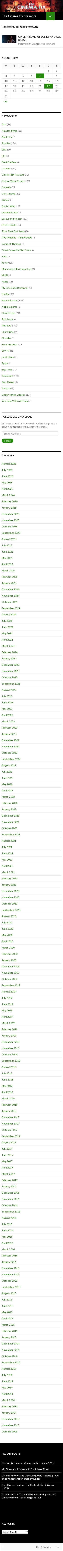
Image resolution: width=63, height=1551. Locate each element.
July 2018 (7, 1073)
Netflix (5, 294)
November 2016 (10, 1198)
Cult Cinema (8, 193)
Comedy (6, 187)
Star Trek (7, 369)
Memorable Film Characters (16, 268)
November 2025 (10, 520)
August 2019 (9, 991)
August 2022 (9, 765)
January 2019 (9, 1035)
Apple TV (7, 136)
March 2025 (8, 570)
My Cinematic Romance (14, 287)
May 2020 (7, 934)
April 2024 (7, 639)
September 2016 (11, 1211)
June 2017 (7, 1154)
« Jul (5, 101)
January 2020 (9, 960)
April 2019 (7, 1016)
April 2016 (7, 1242)
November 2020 (10, 897)
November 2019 (10, 972)
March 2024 (8, 645)
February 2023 (10, 727)
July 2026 (7, 469)
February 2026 (10, 501)
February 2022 (10, 803)
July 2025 (7, 545)
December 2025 (10, 513)
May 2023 (7, 708)
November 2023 (10, 671)
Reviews (6, 325)
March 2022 (8, 796)
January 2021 (9, 884)
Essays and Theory (12, 218)
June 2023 (7, 702)
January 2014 (9, 1412)
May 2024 (7, 633)
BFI (3, 155)
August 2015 (9, 1293)
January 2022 (9, 809)
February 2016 (10, 1255)
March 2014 (8, 1400)
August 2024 (9, 614)
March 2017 (8, 1173)
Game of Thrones (11, 243)
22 (48, 85)
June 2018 (7, 1079)
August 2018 (9, 1066)
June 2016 (7, 1230)
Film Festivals (9, 224)
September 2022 (11, 759)
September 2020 (11, 909)
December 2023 (10, 664)
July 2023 (7, 696)
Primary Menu (59, 16)
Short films (7, 331)
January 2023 (9, 733)
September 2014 (11, 1362)
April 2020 (7, 941)
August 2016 (9, 1217)
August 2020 (9, 916)
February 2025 (10, 576)
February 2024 (10, 652)
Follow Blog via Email (17, 416)
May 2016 (7, 1236)
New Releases (9, 300)
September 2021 (11, 834)
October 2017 (9, 1129)
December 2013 (10, 1418)
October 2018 (9, 1054)
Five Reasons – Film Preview (17, 237)
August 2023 (9, 689)
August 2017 (9, 1142)
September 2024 (11, 608)
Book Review (9, 162)
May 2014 (7, 1387)
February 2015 (10, 1330)
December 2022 (10, 740)
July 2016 (7, 1224)
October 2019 (9, 978)
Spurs (5, 363)
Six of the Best (10, 344)
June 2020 (7, 928)
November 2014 (10, 1349)
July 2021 (7, 847)
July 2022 (7, 771)
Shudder (6, 338)
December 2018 (10, 1041)
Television (7, 375)
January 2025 (9, 583)
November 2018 (10, 1048)
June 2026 (7, 476)
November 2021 (10, 821)
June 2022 (7, 777)
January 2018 (9, 1110)
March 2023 (8, 721)
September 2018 (11, 1060)
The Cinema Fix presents (19, 16)
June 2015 (7, 1305)
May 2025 (7, 557)
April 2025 (7, 564)
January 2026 (9, 507)
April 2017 (7, 1167)
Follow (7, 440)
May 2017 (7, 1161)
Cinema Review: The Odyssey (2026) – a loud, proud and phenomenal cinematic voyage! (30, 1477)
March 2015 (8, 1324)
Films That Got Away (13, 231)
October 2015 (9, 1280)
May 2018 (7, 1085)
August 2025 (9, 539)
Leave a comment (46, 43)
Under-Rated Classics (14, 394)
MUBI (5, 275)
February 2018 (10, 1104)
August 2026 (9, 463)
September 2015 (11, 1286)
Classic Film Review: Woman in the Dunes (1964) (28, 1462)
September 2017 (11, 1136)
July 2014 (7, 1374)
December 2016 (10, 1192)
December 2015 (10, 1268)
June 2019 (7, 1004)
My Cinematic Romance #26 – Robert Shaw (25, 1469)
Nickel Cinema (9, 306)
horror (5, 262)
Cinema (6, 168)
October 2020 (9, 903)
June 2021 (7, 853)
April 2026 (7, 488)
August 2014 (9, 1368)
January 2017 (9, 1186)
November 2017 (10, 1123)
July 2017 (7, 1148)
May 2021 (7, 859)
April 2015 (7, 1318)
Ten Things (8, 382)
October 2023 (9, 677)
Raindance (7, 319)
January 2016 (9, 1261)
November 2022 (10, 746)
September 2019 (11, 985)
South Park (8, 356)
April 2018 (7, 1092)
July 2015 (7, 1299)
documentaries (10, 212)
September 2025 (11, 532)
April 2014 (7, 1393)
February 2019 (10, 1029)
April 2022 (7, 790)
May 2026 (7, 482)
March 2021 (8, 872)
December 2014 (10, 1343)
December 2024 (10, 589)
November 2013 (10, 1425)
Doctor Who (8, 206)
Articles (6, 143)
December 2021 (10, 815)
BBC (4, 149)
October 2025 (9, 526)
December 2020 (10, 891)
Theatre (6, 388)
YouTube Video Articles (15, 400)
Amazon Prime (9, 130)
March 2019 (8, 1022)
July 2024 (7, 620)
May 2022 (7, 784)
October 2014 (9, 1356)
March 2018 (8, 1098)
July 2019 (7, 997)
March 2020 (8, 947)
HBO (4, 256)
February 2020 (10, 953)
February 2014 (10, 1406)
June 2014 (7, 1381)
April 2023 (7, 715)
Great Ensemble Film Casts (16, 250)
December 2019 (10, 966)
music (5, 281)
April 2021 (7, 865)
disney (5, 199)
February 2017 (10, 1180)
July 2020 (7, 922)
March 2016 (8, 1249)
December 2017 (10, 1117)
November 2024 (10, 595)
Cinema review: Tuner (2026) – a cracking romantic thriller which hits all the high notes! (29, 1496)
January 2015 (9, 1337)
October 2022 (9, 752)
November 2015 (10, 1274)
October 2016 (9, 1205)
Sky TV (6, 350)
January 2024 (9, 658)
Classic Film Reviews (13, 174)
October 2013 (9, 1431)
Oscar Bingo (8, 312)
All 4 (4, 124)
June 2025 (7, 551)
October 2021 (9, 828)
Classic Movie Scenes (13, 180)
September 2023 (11, 683)
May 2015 (7, 1312)
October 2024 (9, 601)
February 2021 (10, 878)
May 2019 (7, 1010)
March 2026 (8, 495)
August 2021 (9, 840)
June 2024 (7, 627)
